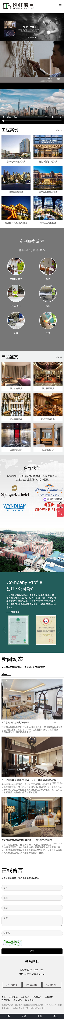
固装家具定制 (16, 449)
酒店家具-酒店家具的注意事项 (15, 722)
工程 (24, 1016)
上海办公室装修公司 (19, 1008)
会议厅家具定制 (48, 419)
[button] (4, 496)
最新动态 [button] (17, 1000)
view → (6, 674)
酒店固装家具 (7, 1005)
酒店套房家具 (16, 388)
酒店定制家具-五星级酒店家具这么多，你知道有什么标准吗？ (29, 780)
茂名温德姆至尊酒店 (48, 161)
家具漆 (40, 1005)
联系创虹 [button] (29, 1000)
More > (59, 130)
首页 (3, 997)
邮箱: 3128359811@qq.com (32, 974)
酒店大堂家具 (16, 419)
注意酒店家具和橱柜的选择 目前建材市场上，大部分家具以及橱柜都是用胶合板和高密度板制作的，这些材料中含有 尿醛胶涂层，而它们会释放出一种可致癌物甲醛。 (32, 729)
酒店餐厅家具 (48, 388)
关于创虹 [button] (13, 997)
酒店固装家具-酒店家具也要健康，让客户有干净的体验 (26, 840)
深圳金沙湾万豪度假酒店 (16, 223)
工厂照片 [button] (25, 997)
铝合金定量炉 (30, 1005)
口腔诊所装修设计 (37, 1008)
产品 (8, 1016)
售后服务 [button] (5, 1000)
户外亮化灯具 (50, 1005)
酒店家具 (18, 1005)
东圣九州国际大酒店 (16, 161)
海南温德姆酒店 (16, 192)
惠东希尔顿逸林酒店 (48, 192)
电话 (40, 1016)
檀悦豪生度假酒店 (48, 223)
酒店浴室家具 (48, 449)
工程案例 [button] (49, 997)
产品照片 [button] (37, 997)
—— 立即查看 (12, 612)
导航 (55, 1016)
